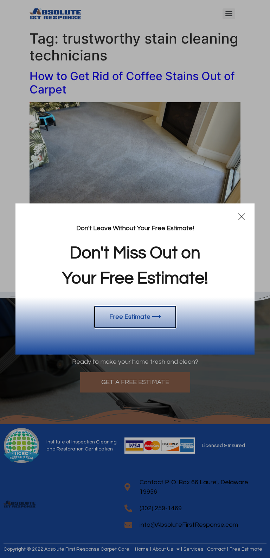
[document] (135, 279)
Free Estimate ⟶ (135, 316)
